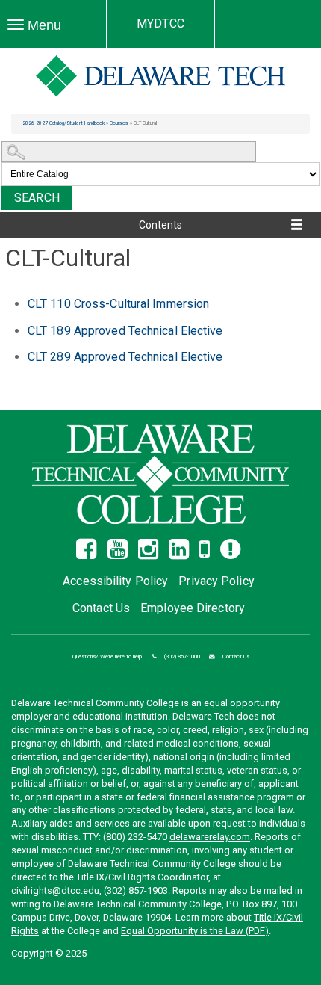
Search (37, 198)
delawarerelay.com (209, 836)
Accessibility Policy (115, 581)
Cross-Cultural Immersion (118, 304)
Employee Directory (192, 608)
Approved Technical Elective (125, 331)
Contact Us (101, 608)
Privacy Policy (216, 581)
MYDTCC (160, 23)
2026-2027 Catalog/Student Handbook (63, 123)
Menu (42, 26)
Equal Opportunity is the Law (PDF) (195, 930)
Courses (119, 123)
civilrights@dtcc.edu (55, 890)
